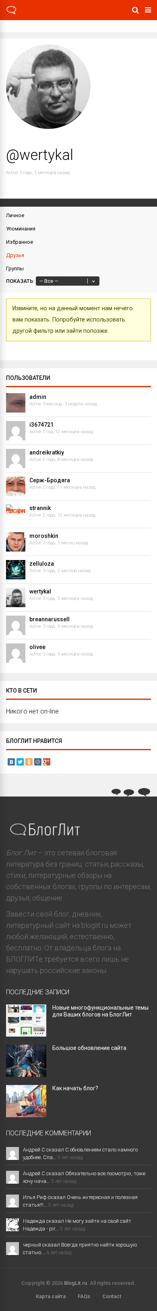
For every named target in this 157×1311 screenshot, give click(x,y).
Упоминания (20, 229)
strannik (40, 508)
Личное (15, 215)
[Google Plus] (46, 761)
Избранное (19, 242)
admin (37, 397)
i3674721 (41, 424)
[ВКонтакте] (11, 761)
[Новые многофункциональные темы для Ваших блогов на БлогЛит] (26, 1034)
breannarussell (49, 619)
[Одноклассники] (29, 761)
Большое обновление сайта (89, 1048)
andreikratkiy (46, 452)
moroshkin (43, 536)
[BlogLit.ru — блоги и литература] (11, 13)
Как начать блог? (75, 1088)
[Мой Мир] (37, 761)
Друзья (15, 255)
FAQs (84, 1296)
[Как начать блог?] (26, 1114)
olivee (37, 647)
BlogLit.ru (75, 1283)
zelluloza (41, 563)
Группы (15, 269)
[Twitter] (20, 761)
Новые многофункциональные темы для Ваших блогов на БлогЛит (100, 1011)
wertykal (40, 591)
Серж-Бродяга (49, 480)
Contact (111, 1296)
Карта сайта (51, 1296)
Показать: (20, 281)
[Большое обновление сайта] (26, 1074)
